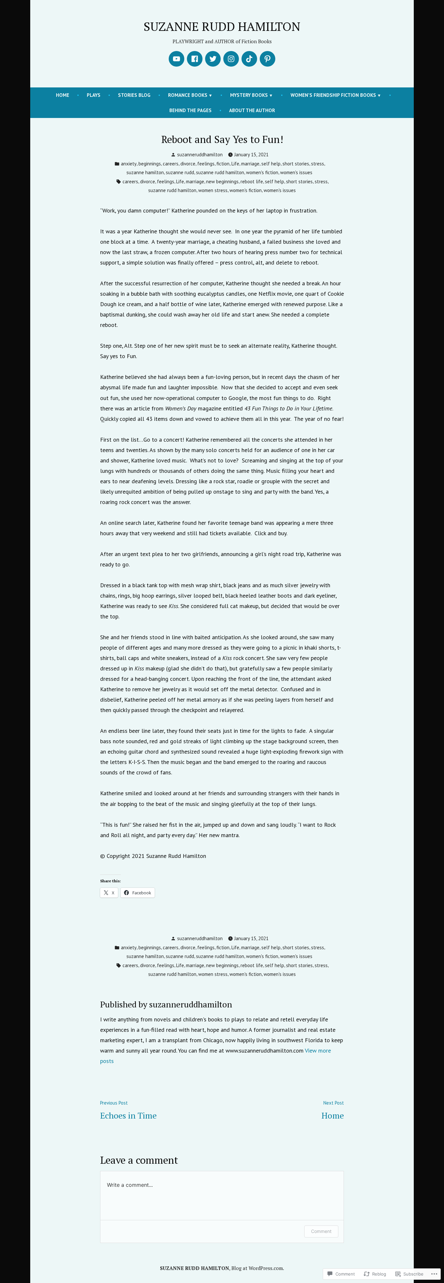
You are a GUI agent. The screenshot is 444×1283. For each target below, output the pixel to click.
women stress (213, 190)
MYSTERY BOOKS (249, 95)
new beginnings (222, 181)
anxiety (129, 164)
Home (62, 95)
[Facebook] (194, 59)
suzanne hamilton (145, 172)
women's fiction (262, 172)
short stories (295, 164)
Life (235, 164)
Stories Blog (134, 95)
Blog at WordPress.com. (257, 1268)
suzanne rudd (180, 172)
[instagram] (231, 59)
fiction (222, 164)
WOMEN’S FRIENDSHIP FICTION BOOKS (333, 95)
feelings (206, 164)
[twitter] (213, 59)
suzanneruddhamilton (200, 154)
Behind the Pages (190, 110)
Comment (321, 1231)
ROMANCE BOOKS (187, 95)
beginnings (149, 164)
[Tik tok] (249, 59)
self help (271, 164)
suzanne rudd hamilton (220, 172)
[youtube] (176, 59)
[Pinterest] (267, 59)
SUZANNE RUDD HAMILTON (222, 26)
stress (317, 164)
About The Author (252, 110)
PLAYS (93, 95)
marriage (250, 164)
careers (170, 164)
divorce (187, 164)
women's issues (296, 172)
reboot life (252, 181)
